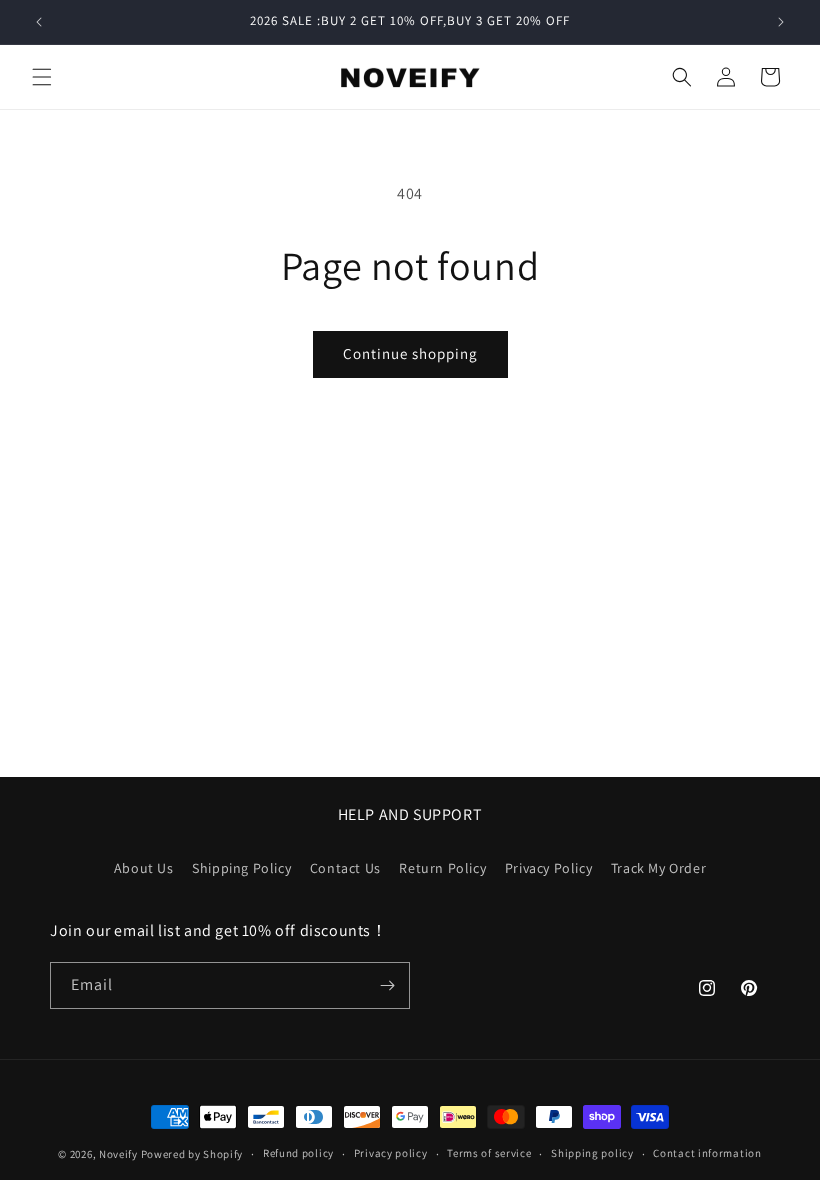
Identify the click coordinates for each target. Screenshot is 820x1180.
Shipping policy (592, 1153)
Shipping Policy (241, 868)
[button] (42, 77)
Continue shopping (410, 353)
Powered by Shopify (192, 1154)
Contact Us (345, 868)
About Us (144, 868)
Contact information (707, 1153)
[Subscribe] (387, 985)
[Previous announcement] (39, 22)
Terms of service (489, 1153)
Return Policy (442, 868)
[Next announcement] (781, 22)
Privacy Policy (548, 868)
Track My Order (658, 868)
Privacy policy (391, 1153)
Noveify (118, 1154)
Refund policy (298, 1153)
